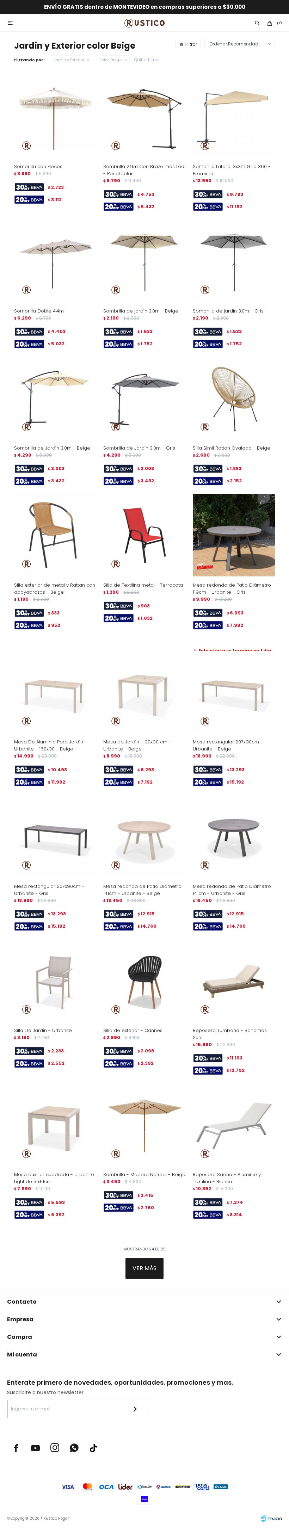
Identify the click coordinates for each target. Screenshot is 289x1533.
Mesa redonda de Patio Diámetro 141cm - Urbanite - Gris (232, 890)
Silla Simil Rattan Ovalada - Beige (231, 448)
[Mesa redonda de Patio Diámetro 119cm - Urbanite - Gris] (234, 535)
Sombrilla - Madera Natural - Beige (144, 1174)
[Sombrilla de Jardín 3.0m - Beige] (55, 398)
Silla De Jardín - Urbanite (43, 1030)
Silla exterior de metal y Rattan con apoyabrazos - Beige (54, 588)
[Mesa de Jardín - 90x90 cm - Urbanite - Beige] (144, 692)
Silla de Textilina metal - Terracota (143, 585)
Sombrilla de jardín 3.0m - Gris (228, 311)
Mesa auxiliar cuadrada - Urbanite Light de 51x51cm (54, 1178)
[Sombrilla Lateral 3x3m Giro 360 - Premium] (234, 117)
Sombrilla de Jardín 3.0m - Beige (52, 448)
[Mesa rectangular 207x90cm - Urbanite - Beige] (234, 692)
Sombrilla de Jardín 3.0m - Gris (139, 448)
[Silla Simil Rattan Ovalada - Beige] (234, 398)
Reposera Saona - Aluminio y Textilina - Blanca (227, 1178)
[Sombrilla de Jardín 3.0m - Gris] (144, 398)
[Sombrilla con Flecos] (55, 117)
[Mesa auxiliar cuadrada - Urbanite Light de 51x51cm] (55, 1125)
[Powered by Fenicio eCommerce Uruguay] (271, 1518)
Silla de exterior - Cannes (132, 1030)
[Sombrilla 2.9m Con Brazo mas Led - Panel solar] (144, 117)
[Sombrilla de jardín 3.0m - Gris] (234, 261)
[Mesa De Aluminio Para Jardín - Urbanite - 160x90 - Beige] (55, 692)
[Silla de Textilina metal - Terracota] (144, 535)
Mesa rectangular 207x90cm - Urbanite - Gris (49, 890)
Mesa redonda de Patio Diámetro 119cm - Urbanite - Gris (232, 588)
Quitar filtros (147, 60)
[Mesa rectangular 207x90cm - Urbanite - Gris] (55, 836)
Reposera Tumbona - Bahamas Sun (230, 1034)
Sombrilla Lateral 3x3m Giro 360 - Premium (232, 170)
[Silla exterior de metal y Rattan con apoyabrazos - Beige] (55, 535)
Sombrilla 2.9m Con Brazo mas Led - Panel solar (143, 170)
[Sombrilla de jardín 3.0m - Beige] (144, 261)
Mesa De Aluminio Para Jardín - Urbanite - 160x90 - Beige (50, 745)
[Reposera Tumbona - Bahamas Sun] (234, 981)
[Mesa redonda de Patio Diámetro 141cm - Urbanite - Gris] (234, 836)
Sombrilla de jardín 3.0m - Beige (140, 311)
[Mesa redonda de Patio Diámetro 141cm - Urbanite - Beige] (144, 836)
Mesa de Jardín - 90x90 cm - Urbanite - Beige (137, 745)
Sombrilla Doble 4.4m (39, 311)
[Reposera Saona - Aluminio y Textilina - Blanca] (234, 1125)
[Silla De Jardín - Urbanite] (55, 981)
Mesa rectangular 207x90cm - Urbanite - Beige (228, 745)
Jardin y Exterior (68, 60)
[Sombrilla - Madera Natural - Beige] (144, 1125)
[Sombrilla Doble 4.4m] (55, 261)
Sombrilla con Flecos (38, 166)
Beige (110, 60)
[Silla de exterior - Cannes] (144, 981)
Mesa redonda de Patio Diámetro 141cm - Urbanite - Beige (142, 890)
